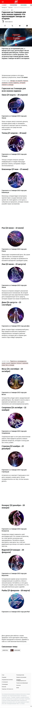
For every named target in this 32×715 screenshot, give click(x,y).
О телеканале (5, 682)
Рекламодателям (20, 675)
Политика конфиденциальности (21, 680)
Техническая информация (22, 683)
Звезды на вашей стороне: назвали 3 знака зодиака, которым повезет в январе (15, 82)
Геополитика (13, 5)
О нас (3, 675)
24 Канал (4, 5)
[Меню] (3, 2)
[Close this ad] (31, 706)
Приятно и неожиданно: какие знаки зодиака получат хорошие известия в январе (15, 363)
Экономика (24, 5)
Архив (17, 687)
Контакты (18, 685)
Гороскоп (10, 7)
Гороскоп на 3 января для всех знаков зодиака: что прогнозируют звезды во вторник (22, 7)
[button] (5, 25)
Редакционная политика (7, 679)
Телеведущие (5, 684)
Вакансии (4, 686)
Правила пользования (21, 677)
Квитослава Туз (9, 21)
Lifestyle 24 (4, 7)
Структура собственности (7, 689)
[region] (16, 711)
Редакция (4, 677)
